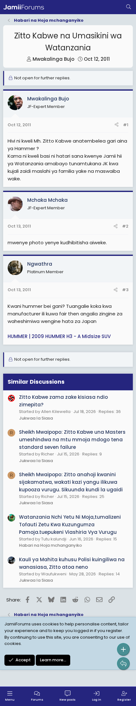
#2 (125, 226)
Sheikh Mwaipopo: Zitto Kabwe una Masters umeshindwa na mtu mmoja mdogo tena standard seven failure (72, 439)
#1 (125, 125)
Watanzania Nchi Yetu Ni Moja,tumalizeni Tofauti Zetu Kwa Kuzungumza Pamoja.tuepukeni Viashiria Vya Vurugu (70, 524)
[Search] (128, 7)
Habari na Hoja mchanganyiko (50, 545)
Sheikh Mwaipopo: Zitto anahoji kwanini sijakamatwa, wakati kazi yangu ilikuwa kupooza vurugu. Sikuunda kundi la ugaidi (71, 482)
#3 (125, 290)
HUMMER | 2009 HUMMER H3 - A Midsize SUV (59, 336)
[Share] (116, 125)
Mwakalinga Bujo (53, 59)
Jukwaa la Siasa (36, 418)
